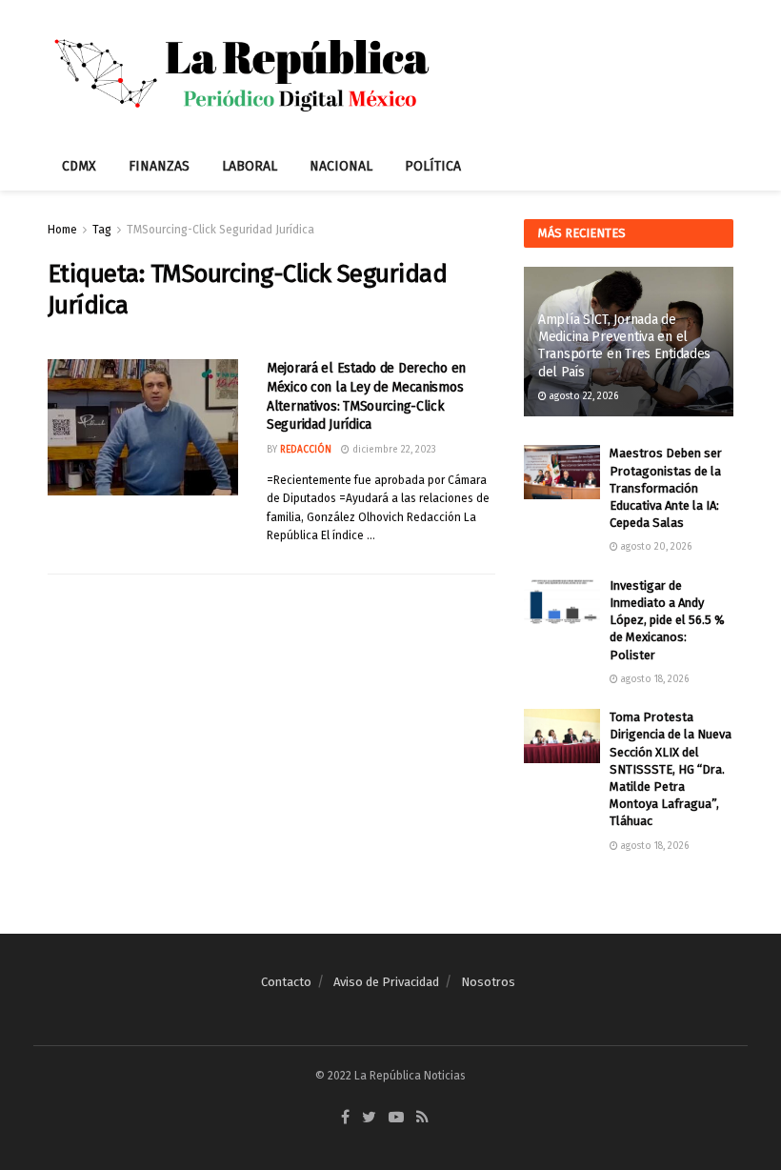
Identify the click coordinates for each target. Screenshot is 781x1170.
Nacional (341, 166)
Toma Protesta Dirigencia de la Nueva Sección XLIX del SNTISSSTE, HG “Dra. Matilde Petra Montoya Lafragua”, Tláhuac (670, 769)
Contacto (286, 982)
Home (62, 229)
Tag (101, 229)
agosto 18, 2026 (653, 679)
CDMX (79, 166)
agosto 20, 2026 (654, 547)
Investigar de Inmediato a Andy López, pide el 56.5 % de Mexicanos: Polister (667, 620)
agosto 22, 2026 (582, 396)
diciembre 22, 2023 (393, 449)
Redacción (305, 449)
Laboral (249, 166)
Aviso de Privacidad (386, 982)
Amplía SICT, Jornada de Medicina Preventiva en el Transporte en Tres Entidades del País (624, 346)
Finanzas (159, 166)
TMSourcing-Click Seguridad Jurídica (220, 229)
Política (433, 166)
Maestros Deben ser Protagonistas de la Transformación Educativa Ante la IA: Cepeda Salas (666, 488)
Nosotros (488, 982)
